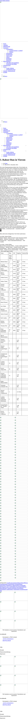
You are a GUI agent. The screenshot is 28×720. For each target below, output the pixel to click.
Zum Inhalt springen (5, 0)
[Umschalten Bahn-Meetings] (26, 145)
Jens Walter (6, 585)
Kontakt (5, 72)
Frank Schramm (15, 584)
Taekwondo (9, 56)
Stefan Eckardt (19, 589)
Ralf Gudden (7, 589)
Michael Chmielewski (8, 588)
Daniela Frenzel (7, 584)
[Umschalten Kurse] (26, 151)
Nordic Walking (10, 68)
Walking (11, 52)
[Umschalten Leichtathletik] (26, 133)
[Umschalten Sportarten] (26, 132)
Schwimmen (9, 53)
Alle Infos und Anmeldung (12, 62)
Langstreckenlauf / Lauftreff (15, 50)
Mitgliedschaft (6, 46)
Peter (6, 163)
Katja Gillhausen (13, 585)
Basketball (8, 60)
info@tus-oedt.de (7, 640)
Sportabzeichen (7, 65)
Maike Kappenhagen (18, 586)
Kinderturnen (9, 54)
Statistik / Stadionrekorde (9, 71)
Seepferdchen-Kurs (10, 69)
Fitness (8, 57)
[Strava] (5, 76)
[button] (13, 49)
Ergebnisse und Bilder (11, 64)
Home (4, 43)
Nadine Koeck (16, 588)
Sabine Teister (13, 589)
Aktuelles (5, 45)
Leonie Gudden (9, 586)
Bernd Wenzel (21, 582)
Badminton (8, 58)
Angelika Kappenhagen (12, 582)
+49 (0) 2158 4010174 (8, 638)
